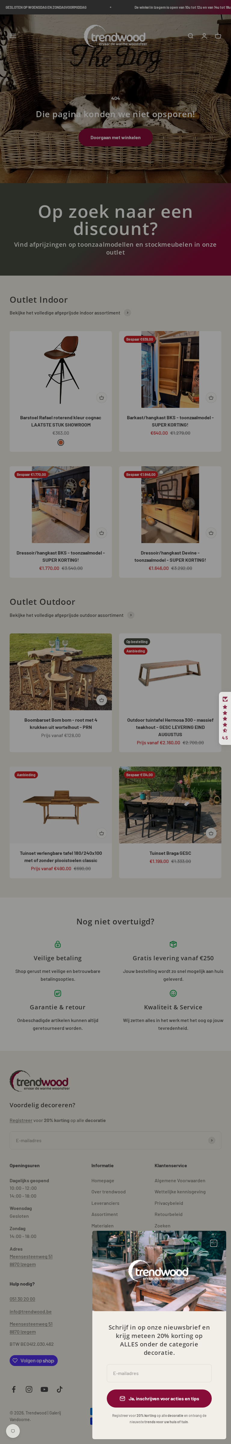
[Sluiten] (214, 1243)
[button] (225, 718)
